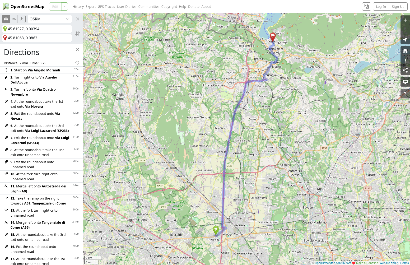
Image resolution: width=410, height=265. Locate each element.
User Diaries (126, 6)
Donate (194, 6)
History (78, 6)
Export (91, 6)
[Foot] (22, 19)
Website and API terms (394, 263)
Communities (148, 6)
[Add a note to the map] (405, 82)
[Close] (77, 19)
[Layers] (405, 51)
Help (182, 6)
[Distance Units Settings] (77, 62)
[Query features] (405, 93)
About (206, 6)
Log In (381, 6)
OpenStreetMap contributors (333, 263)
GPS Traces (106, 6)
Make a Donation (367, 263)
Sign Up (398, 6)
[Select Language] (366, 6)
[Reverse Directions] (77, 33)
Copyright (169, 6)
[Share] (405, 70)
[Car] (6, 19)
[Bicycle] (14, 19)
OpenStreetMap (27, 6)
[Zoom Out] (405, 29)
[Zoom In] (405, 20)
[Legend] (405, 60)
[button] (216, 230)
